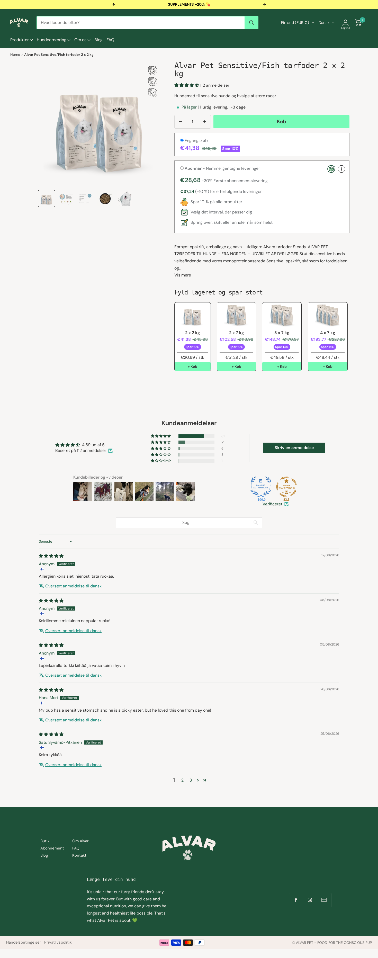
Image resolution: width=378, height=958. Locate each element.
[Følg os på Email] (324, 900)
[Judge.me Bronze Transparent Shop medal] (286, 487)
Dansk (324, 22)
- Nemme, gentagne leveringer (222, 168)
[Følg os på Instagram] (310, 900)
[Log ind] (345, 22)
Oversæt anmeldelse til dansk (73, 586)
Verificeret (272, 504)
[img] (51, 556)
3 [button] (191, 780)
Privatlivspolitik (58, 942)
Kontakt (79, 855)
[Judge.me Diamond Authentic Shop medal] (260, 487)
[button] (187, 85)
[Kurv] (358, 22)
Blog (98, 39)
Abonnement (52, 848)
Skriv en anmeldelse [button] (294, 447)
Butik (45, 841)
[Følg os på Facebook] (296, 900)
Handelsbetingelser (23, 942)
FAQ (110, 39)
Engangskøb (196, 140)
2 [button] (182, 780)
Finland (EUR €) (295, 22)
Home (15, 54)
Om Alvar (80, 841)
